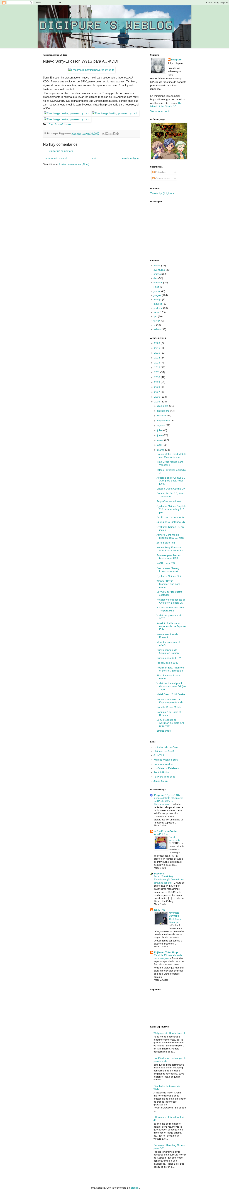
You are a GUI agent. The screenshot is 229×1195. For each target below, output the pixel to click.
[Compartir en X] (110, 133)
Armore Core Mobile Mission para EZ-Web (170, 536)
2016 (157, 347)
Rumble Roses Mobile (169, 707)
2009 (157, 382)
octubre (162, 415)
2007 (157, 391)
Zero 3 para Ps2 (166, 542)
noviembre (163, 410)
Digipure (176, 59)
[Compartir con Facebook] (114, 133)
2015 (157, 352)
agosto (161, 425)
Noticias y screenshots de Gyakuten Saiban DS (171, 601)
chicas (157, 273)
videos (157, 329)
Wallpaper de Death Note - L (170, 1033)
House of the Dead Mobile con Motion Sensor (171, 455)
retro (156, 312)
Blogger (135, 1187)
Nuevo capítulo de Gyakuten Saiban (168, 651)
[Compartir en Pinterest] (117, 133)
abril (160, 444)
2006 (157, 396)
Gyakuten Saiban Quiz (169, 576)
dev (156, 278)
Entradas (160, 172)
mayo (160, 440)
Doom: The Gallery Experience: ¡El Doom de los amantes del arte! (169, 879)
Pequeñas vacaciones (169, 501)
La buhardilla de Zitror (166, 747)
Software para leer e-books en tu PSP (169, 557)
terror (157, 320)
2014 (157, 357)
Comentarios (162, 178)
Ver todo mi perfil (159, 111)
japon (157, 291)
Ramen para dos (163, 764)
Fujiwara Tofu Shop (164, 776)
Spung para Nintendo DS (171, 521)
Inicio (94, 158)
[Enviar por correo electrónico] (104, 133)
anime (157, 265)
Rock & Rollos (161, 772)
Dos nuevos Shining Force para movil (168, 570)
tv (154, 325)
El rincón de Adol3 (164, 751)
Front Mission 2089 (167, 662)
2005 (157, 401)
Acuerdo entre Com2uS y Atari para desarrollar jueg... (171, 480)
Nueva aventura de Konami (167, 636)
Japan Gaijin (161, 781)
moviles (158, 303)
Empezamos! (164, 730)
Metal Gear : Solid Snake (171, 694)
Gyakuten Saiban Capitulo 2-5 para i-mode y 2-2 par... (171, 509)
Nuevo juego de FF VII (169, 657)
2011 (157, 372)
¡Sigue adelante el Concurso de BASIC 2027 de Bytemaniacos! (168, 801)
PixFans (159, 873)
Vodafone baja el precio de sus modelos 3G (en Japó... (171, 686)
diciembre (163, 405)
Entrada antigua (130, 158)
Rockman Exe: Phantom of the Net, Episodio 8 (170, 669)
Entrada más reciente (56, 158)
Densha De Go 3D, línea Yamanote (170, 495)
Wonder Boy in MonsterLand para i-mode (169, 583)
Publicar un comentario (60, 150)
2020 (157, 343)
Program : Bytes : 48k (167, 795)
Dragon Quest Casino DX (171, 488)
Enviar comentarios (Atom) (74, 164)
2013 (157, 362)
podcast (158, 308)
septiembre (164, 420)
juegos (157, 295)
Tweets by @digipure (162, 193)
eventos (158, 282)
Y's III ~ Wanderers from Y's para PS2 (170, 609)
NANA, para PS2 (166, 563)
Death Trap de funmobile (171, 517)
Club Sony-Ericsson (60, 124)
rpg (155, 316)
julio (159, 430)
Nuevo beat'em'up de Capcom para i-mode (170, 701)
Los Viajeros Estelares (166, 768)
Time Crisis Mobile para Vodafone (170, 463)
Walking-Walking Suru (166, 759)
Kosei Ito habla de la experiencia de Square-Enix (171, 626)
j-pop (156, 286)
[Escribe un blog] (107, 133)
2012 (157, 367)
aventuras (159, 269)
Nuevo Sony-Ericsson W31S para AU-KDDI (170, 549)
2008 (157, 386)
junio (160, 435)
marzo (161, 449)
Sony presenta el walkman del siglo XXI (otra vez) (170, 722)
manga (157, 299)
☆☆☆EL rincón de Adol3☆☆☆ (165, 833)
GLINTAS (159, 755)
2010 (157, 377)
